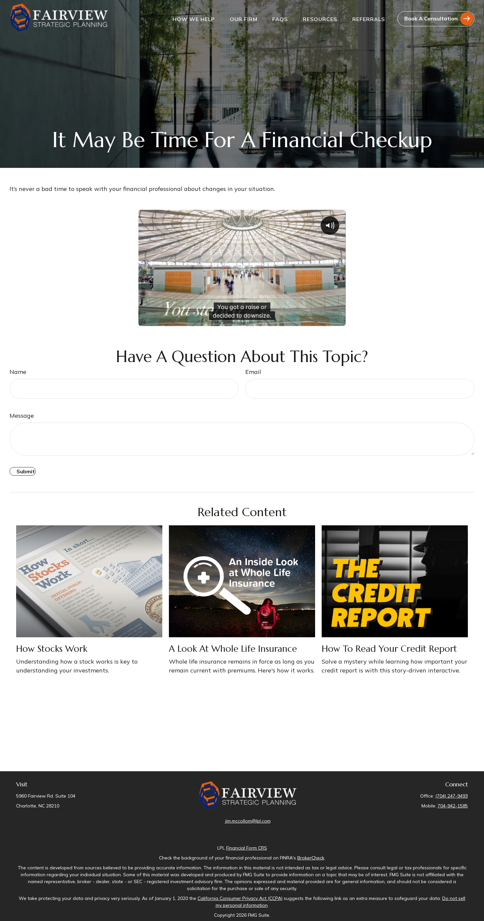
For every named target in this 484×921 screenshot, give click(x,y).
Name (18, 372)
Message (22, 415)
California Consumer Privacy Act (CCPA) (240, 898)
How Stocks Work (51, 648)
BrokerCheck (310, 858)
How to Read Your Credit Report (389, 648)
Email (253, 372)
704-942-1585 (453, 806)
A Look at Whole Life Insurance (233, 648)
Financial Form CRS (246, 848)
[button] (193, 19)
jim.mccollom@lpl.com (248, 821)
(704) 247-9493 (451, 796)
